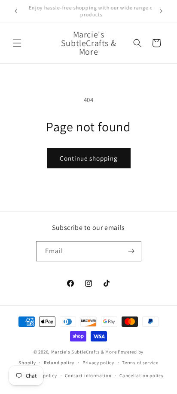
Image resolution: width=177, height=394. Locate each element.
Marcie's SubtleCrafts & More (84, 352)
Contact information (88, 375)
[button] (17, 43)
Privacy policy (98, 363)
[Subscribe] (131, 251)
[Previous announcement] (15, 11)
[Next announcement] (161, 11)
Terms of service (140, 363)
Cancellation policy (141, 375)
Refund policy (59, 363)
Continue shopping (89, 158)
